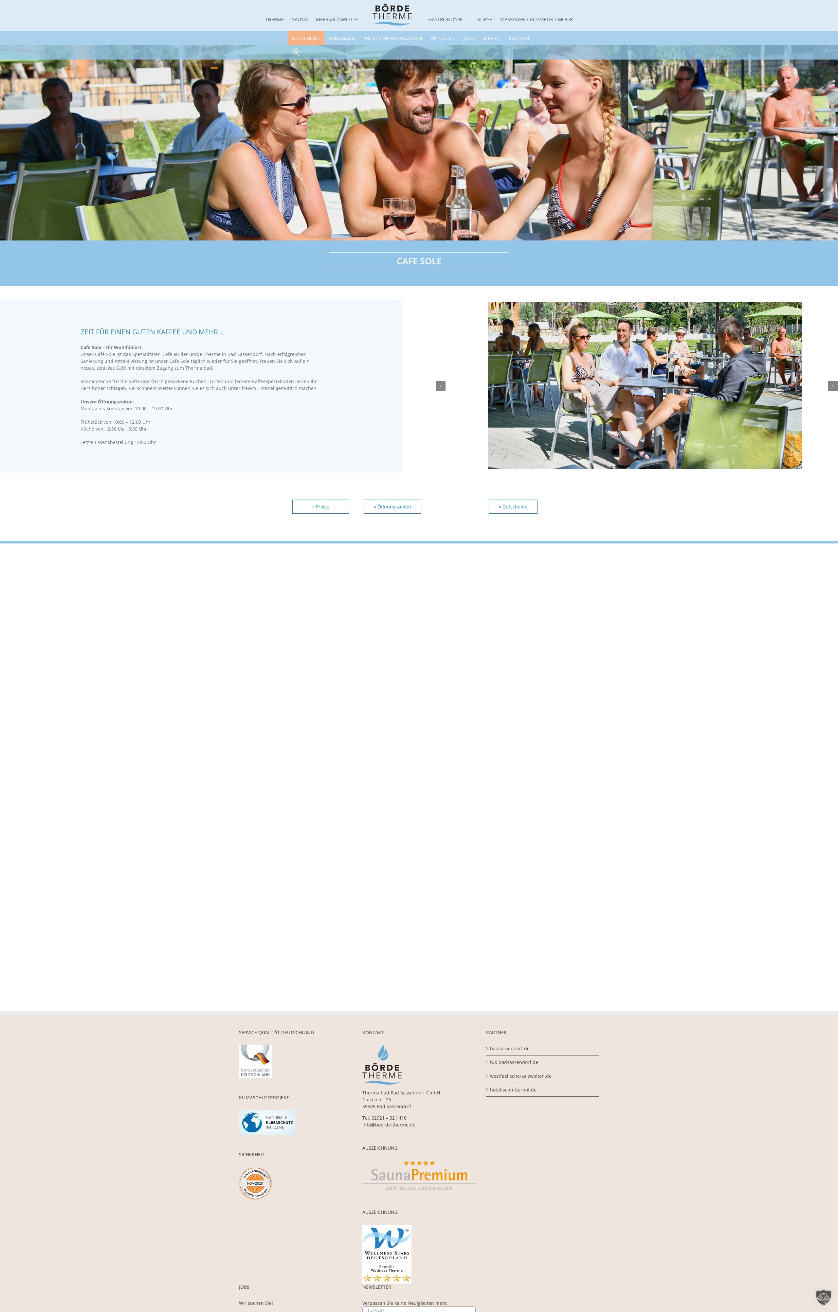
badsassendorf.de (510, 1048)
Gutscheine (306, 38)
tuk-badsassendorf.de (514, 1062)
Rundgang (342, 38)
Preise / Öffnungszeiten (392, 38)
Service (491, 38)
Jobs (469, 38)
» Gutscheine (513, 507)
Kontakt (519, 38)
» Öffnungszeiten (392, 507)
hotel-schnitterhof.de (513, 1090)
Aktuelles (443, 38)
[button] (441, 386)
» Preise (320, 507)
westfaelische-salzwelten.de (521, 1076)
